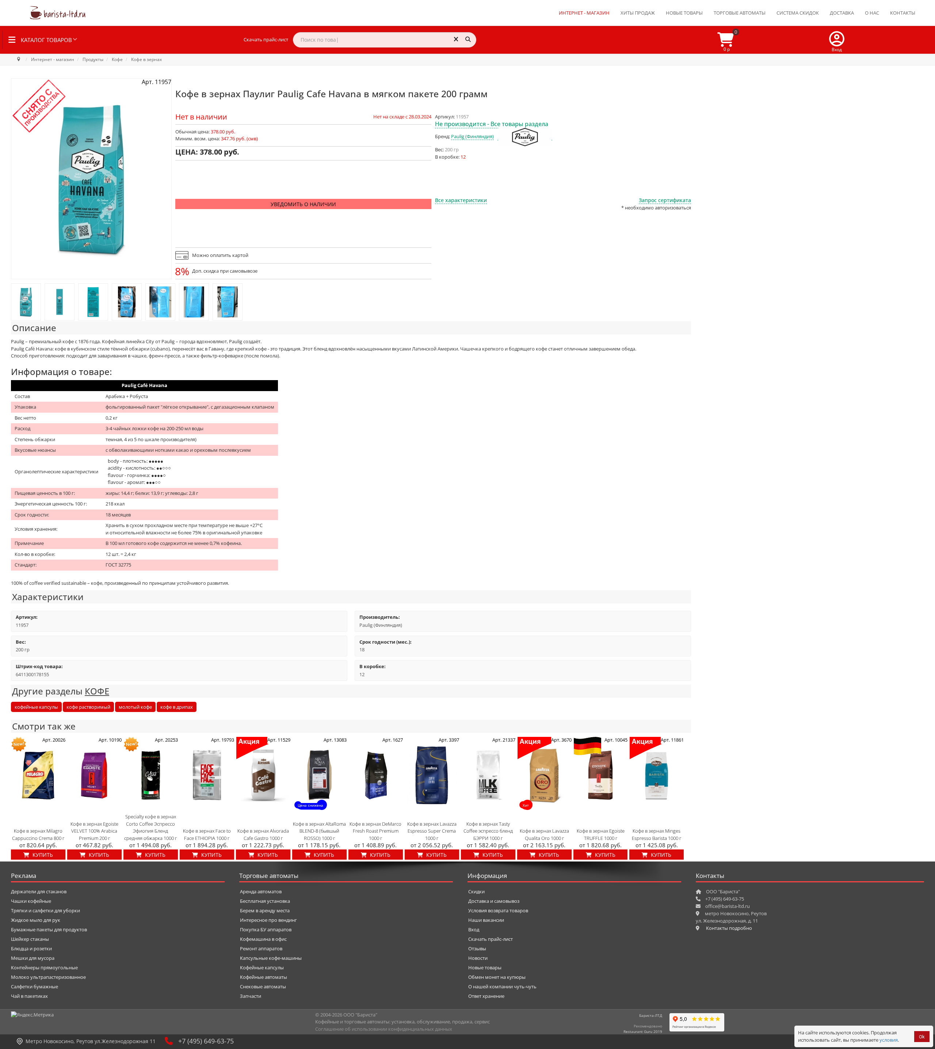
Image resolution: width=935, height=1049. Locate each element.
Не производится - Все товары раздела (491, 124)
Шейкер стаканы (30, 939)
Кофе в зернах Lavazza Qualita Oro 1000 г (544, 834)
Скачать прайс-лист (266, 39)
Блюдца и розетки (31, 948)
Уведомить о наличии (303, 204)
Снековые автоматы (263, 986)
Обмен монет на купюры (497, 977)
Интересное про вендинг (268, 920)
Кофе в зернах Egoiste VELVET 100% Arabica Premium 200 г (94, 831)
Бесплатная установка (265, 901)
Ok (922, 1036)
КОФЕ (97, 691)
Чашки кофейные (31, 901)
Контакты (902, 13)
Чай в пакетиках (29, 996)
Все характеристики (461, 200)
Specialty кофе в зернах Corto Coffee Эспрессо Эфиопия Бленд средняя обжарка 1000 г (150, 827)
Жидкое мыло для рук (35, 920)
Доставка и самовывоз (493, 901)
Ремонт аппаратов (261, 948)
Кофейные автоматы (263, 977)
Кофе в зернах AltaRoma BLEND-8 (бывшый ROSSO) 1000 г (319, 831)
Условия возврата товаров (498, 910)
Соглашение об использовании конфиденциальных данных (383, 1029)
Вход (473, 929)
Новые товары (684, 13)
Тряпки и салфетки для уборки (45, 910)
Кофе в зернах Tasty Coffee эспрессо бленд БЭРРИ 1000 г (488, 831)
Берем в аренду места (265, 910)
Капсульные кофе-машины (271, 958)
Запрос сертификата (665, 200)
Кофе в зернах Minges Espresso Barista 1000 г (656, 834)
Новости (478, 958)
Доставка (842, 13)
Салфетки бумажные (34, 986)
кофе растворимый (88, 707)
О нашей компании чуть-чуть (502, 986)
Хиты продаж (638, 13)
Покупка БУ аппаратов (265, 929)
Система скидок (797, 13)
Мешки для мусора (32, 958)
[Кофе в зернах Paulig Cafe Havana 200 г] (26, 302)
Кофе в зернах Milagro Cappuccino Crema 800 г (38, 834)
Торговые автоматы (740, 13)
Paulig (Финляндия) (472, 136)
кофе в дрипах (176, 707)
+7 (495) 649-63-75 (206, 1041)
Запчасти (250, 996)
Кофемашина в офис (263, 939)
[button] (837, 40)
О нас (872, 13)
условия (888, 1040)
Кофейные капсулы (262, 967)
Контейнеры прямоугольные (44, 967)
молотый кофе (135, 707)
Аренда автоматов (261, 891)
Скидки (476, 891)
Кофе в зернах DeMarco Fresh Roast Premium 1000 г (375, 831)
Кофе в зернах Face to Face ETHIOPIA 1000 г (207, 834)
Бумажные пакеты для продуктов (49, 929)
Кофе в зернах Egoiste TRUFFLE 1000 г (601, 834)
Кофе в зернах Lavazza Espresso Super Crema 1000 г (432, 831)
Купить (42, 854)
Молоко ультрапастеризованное (48, 977)
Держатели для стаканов (38, 891)
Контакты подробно (729, 928)
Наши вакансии (486, 920)
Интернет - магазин (584, 13)
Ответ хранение (486, 996)
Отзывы (477, 948)
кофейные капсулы (36, 707)
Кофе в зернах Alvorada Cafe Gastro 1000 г (263, 834)
